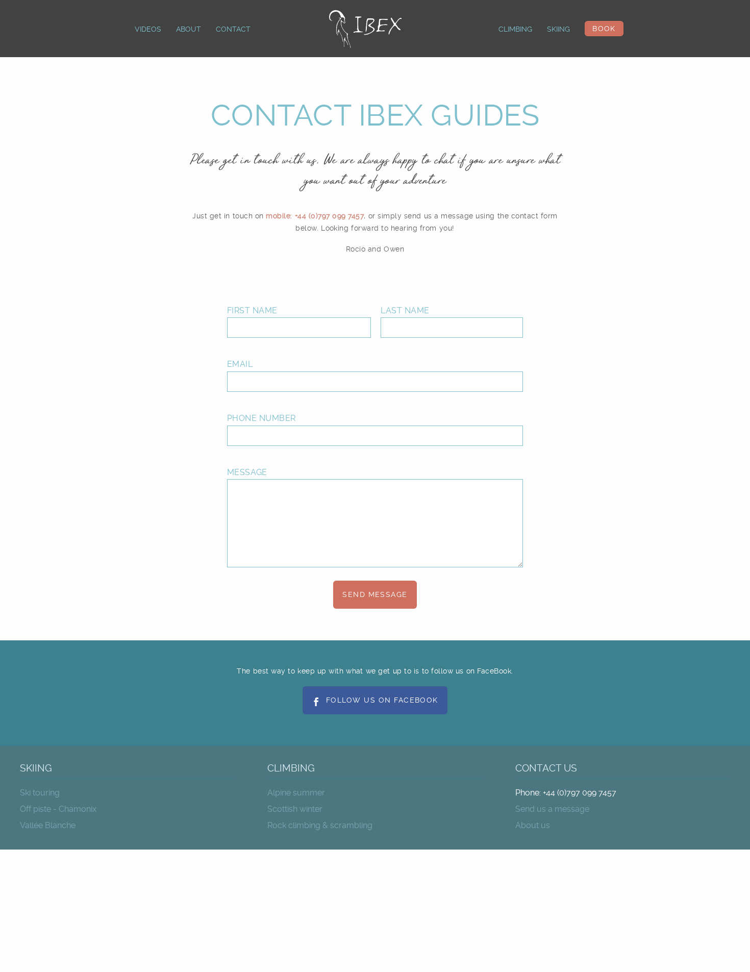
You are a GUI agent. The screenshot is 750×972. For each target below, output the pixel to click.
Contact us (546, 768)
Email (240, 364)
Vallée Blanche (48, 825)
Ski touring (40, 792)
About (188, 29)
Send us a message (552, 809)
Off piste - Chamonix (58, 809)
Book (604, 28)
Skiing (558, 29)
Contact (233, 29)
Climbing (515, 29)
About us (532, 825)
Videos (148, 29)
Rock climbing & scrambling (319, 825)
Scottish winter (294, 809)
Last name (405, 310)
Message (247, 472)
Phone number (261, 418)
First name (252, 310)
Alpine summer (296, 792)
